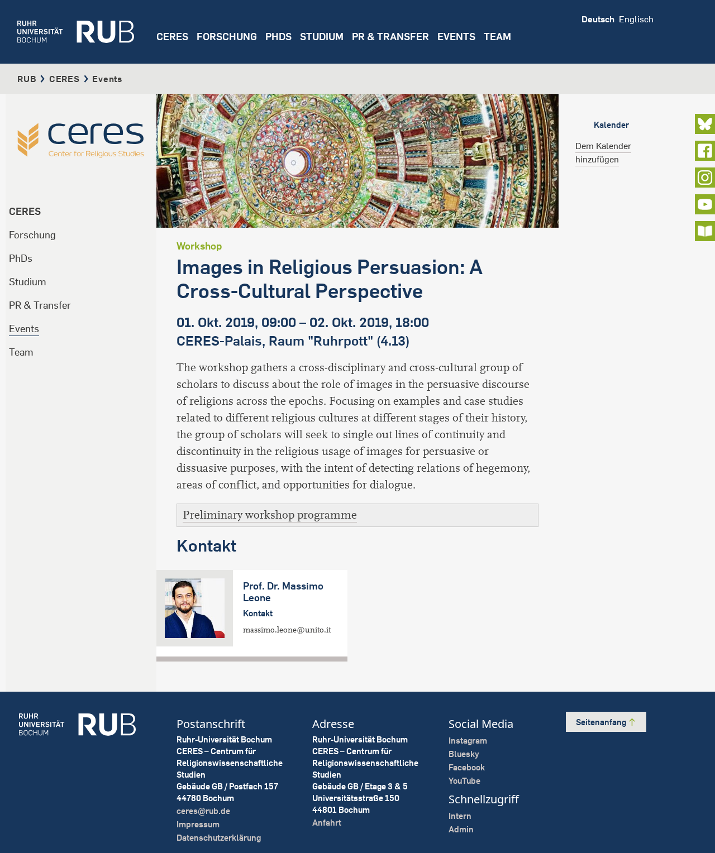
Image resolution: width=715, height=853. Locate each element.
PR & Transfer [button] (390, 36)
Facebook (467, 767)
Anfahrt (326, 822)
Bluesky (464, 754)
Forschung (32, 234)
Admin (461, 829)
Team (21, 352)
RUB (26, 78)
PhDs (20, 258)
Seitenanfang (602, 722)
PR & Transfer (40, 305)
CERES (172, 36)
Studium (27, 281)
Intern (460, 816)
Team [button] (497, 36)
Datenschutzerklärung (219, 837)
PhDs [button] (278, 36)
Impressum (198, 824)
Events (456, 36)
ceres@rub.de (203, 811)
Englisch (636, 19)
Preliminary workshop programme (270, 515)
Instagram (468, 740)
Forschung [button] (227, 36)
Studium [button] (322, 36)
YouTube (464, 780)
